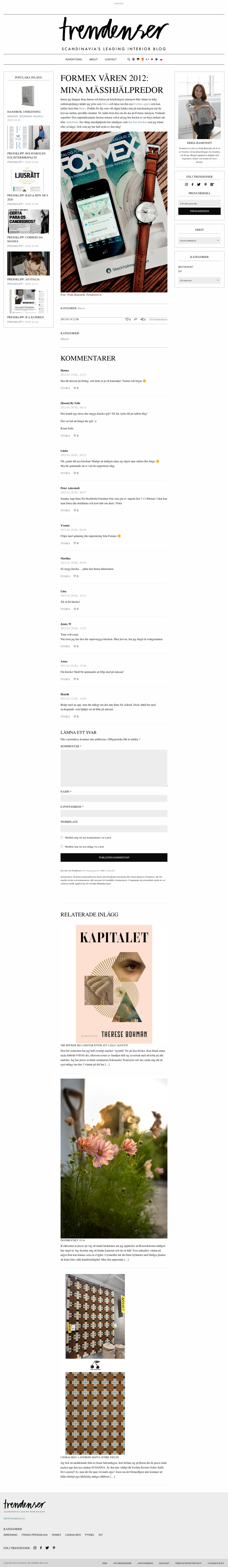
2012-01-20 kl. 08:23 (73, 455)
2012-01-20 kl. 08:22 (73, 407)
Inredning (10, 1534)
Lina (63, 591)
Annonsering (145, 1563)
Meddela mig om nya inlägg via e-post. (85, 846)
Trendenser (114, 34)
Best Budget (185, 267)
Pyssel (89, 1534)
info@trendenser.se (14, 1518)
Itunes (82, 108)
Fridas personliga (35, 1534)
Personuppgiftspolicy (91, 870)
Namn (66, 791)
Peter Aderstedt (70, 488)
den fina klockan (137, 122)
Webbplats (69, 822)
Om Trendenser (122, 1563)
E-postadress (72, 806)
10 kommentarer (158, 319)
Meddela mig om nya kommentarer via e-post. (88, 837)
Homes (56, 1534)
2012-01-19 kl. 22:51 (73, 374)
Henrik (65, 694)
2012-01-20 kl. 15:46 (73, 665)
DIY (180, 271)
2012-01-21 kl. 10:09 (73, 698)
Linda (64, 451)
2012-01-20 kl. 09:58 (73, 562)
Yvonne (65, 525)
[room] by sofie (70, 403)
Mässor (81, 308)
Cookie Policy (216, 1563)
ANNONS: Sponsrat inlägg (25, 116)
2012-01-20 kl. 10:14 (73, 595)
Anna (64, 661)
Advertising (73, 59)
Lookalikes (73, 1534)
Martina (66, 558)
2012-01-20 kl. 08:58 (73, 529)
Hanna (65, 370)
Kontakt (164, 1563)
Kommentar (71, 746)
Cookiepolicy (109, 870)
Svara (65, 388)
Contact (111, 59)
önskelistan (72, 122)
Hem (104, 1563)
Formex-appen (142, 104)
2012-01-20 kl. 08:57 (73, 492)
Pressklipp (14, 162)
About (93, 59)
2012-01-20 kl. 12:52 (73, 628)
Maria (105, 104)
